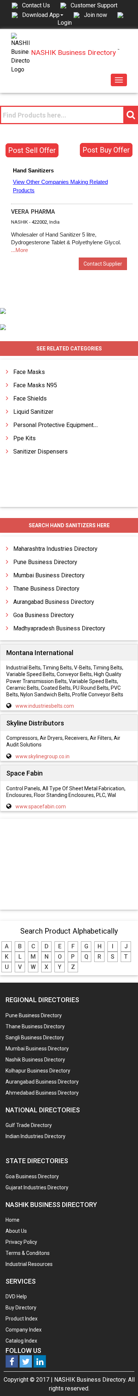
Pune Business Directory (45, 562)
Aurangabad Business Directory (53, 601)
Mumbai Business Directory (49, 575)
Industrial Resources (29, 1264)
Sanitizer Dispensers (40, 451)
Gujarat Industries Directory (37, 1187)
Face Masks (29, 371)
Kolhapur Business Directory (38, 1071)
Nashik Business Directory (35, 1060)
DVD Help (16, 1296)
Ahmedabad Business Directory (42, 1093)
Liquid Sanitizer (33, 411)
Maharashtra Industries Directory (55, 548)
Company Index (24, 1330)
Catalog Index (21, 1341)
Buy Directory (21, 1308)
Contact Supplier (103, 264)
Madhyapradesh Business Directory (59, 628)
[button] (42, 14)
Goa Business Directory (43, 615)
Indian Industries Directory (36, 1136)
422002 (39, 222)
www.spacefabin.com (40, 806)
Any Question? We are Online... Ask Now (121, 1378)
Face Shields (30, 398)
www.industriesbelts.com (44, 706)
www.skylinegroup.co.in (42, 756)
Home (13, 1220)
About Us (16, 1231)
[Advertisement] (69, 864)
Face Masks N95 (35, 385)
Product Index (22, 1319)
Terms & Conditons (28, 1253)
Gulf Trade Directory (29, 1125)
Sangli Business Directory (35, 1037)
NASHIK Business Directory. (90, 1379)
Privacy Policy (21, 1242)
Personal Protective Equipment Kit (57, 424)
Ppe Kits (24, 438)
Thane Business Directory (46, 588)
